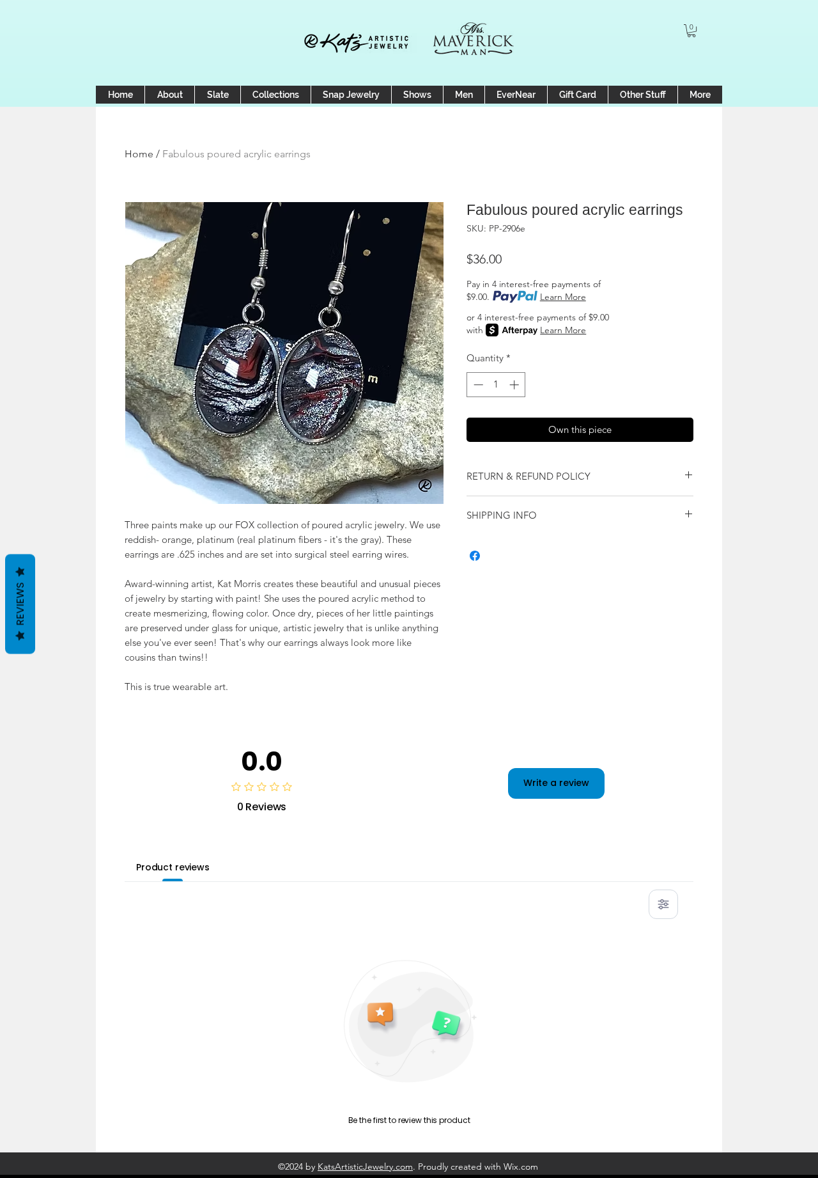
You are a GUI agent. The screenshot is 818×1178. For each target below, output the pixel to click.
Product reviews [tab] (173, 867)
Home (139, 154)
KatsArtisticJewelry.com (365, 1166)
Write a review (556, 782)
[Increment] (515, 385)
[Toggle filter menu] (663, 904)
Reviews (20, 604)
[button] (691, 30)
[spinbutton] (496, 385)
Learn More (563, 296)
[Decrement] (477, 385)
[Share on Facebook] (474, 555)
